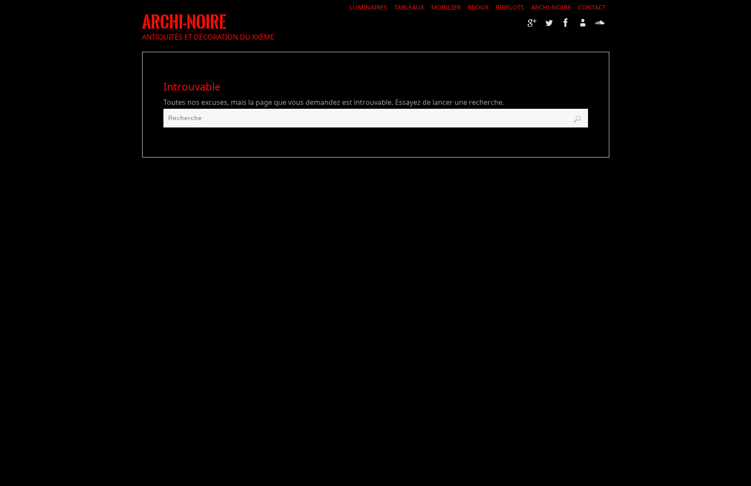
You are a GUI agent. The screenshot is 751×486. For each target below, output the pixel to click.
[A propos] (582, 22)
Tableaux (409, 7)
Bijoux (478, 7)
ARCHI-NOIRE (184, 22)
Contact (592, 7)
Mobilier (446, 7)
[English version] (599, 22)
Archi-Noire (551, 7)
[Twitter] (549, 22)
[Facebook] (565, 22)
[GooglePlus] (532, 22)
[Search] (577, 119)
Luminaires (368, 7)
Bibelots (509, 7)
